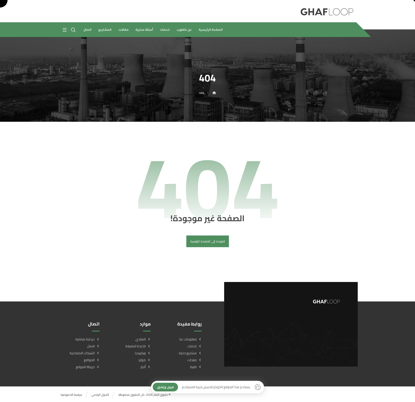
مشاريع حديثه (188, 353)
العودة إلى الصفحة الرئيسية (207, 241)
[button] (65, 30)
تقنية (193, 367)
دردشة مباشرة (85, 339)
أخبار (143, 367)
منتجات (192, 360)
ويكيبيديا (140, 353)
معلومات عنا (188, 339)
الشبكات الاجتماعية (82, 353)
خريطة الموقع (85, 367)
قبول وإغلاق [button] (165, 387)
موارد (142, 360)
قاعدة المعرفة (135, 346)
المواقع (89, 360)
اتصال (91, 346)
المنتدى (140, 339)
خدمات (192, 346)
